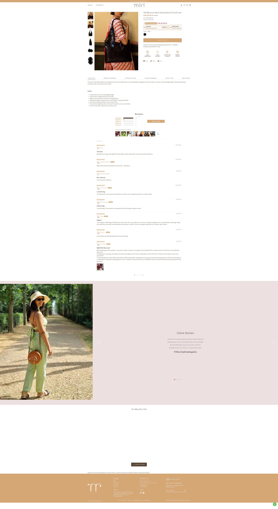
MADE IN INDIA (186, 78)
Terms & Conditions (122, 500)
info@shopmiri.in (144, 484)
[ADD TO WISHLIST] (110, 415)
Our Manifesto (99, 5)
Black (144, 34)
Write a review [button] (156, 121)
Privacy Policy (147, 500)
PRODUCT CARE (169, 78)
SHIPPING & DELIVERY (130, 78)
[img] (101, 145)
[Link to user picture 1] (100, 266)
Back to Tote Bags (140, 464)
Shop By (90, 5)
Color (146, 31)
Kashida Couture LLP (144, 481)
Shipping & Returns (137, 500)
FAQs (130, 500)
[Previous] (98, 342)
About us (116, 486)
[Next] (274, 342)
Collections (116, 484)
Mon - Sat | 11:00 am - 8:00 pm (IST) (148, 482)
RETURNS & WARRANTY (151, 78)
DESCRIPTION (91, 78)
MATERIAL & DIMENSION (110, 78)
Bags (115, 481)
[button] (147, 15)
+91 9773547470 (143, 486)
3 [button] (139, 275)
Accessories (116, 482)
